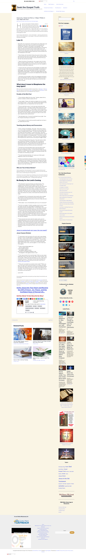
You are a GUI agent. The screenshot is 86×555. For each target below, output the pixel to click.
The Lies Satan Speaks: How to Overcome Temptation (21, 342)
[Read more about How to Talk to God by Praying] (23, 352)
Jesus (67, 473)
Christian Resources (43, 529)
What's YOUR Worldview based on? (66, 79)
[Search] (72, 19)
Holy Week (38, 360)
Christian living (62, 466)
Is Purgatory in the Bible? (64, 187)
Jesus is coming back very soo (26, 230)
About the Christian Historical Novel (43, 536)
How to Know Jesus (59, 4)
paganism (69, 483)
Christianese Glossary (43, 533)
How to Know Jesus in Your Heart (43, 531)
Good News (61, 469)
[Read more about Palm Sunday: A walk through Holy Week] (42, 351)
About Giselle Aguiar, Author (43, 534)
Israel (63, 473)
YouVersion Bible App (62, 507)
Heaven (36, 282)
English (41, 1)
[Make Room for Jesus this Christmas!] (70, 368)
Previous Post (15, 320)
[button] (73, 1)
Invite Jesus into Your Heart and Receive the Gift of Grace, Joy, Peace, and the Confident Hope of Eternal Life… (32, 290)
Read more (62, 333)
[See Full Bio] (45, 304)
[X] (26, 1)
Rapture (27, 283)
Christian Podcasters (43, 535)
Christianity (35, 360)
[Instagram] (27, 1)
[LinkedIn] (33, 312)
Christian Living (23, 21)
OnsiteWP (57, 550)
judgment (60, 483)
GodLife (60, 512)
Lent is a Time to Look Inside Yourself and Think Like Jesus (42, 342)
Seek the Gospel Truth (28, 7)
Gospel (41, 88)
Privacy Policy (62, 550)
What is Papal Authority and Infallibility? (66, 195)
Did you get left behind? (66, 139)
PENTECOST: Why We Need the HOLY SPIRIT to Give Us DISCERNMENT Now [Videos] (62, 350)
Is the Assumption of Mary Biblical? (66, 200)
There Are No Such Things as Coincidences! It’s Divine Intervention (70, 323)
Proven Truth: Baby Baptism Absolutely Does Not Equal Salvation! (65, 245)
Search (60, 16)
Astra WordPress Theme (36, 550)
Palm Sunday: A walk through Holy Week (41, 358)
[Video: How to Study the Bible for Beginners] (70, 339)
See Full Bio (42, 304)
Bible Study (19, 21)
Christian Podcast (22, 343)
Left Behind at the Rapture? (49, 11)
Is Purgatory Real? (63, 185)
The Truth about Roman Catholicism (65, 177)
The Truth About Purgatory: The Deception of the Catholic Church (66, 255)
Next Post (51, 320)
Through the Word (62, 508)
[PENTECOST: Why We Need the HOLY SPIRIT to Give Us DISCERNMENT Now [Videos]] (62, 339)
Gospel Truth (62, 471)
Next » (65, 280)
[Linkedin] (29, 1)
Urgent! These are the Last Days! (43, 528)
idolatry (60, 473)
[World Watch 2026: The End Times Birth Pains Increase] (62, 368)
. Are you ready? (42, 230)
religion (30, 90)
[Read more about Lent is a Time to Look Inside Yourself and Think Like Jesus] (42, 334)
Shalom (37, 281)
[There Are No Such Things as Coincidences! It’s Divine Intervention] (70, 314)
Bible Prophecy (51, 4)
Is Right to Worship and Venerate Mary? (66, 202)
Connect (43, 551)
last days (64, 483)
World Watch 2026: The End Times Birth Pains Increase (62, 376)
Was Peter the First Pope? (64, 188)
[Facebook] (24, 1)
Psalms (72, 483)
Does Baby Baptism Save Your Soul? (66, 178)
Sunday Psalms (62, 488)
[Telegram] (30, 1)
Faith (66, 466)
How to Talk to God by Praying (21, 359)
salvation (22, 281)
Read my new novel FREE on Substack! (66, 124)
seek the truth (68, 486)
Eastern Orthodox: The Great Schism (66, 219)
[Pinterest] (33, 1)
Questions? (65, 7)
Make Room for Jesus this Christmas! (70, 373)
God (70, 466)
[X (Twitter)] (27, 312)
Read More (62, 231)
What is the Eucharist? (63, 190)
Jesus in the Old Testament (64, 480)
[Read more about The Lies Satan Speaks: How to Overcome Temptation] (23, 334)
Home (45, 4)
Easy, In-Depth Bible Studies (43, 530)
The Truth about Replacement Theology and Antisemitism (65, 263)
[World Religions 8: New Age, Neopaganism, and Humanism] (62, 313)
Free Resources (58, 7)
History (67, 471)
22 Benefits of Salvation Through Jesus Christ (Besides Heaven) (66, 228)
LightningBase (48, 550)
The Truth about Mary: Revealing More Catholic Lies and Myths (66, 272)
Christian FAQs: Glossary (60, 11)
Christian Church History (48, 7)
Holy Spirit (42, 90)
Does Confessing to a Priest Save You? (66, 183)
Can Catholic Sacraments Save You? (66, 192)
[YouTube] (32, 1)
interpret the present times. (24, 261)
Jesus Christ (29, 21)
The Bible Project (62, 510)
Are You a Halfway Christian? (66, 153)
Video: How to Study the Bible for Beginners (70, 345)
